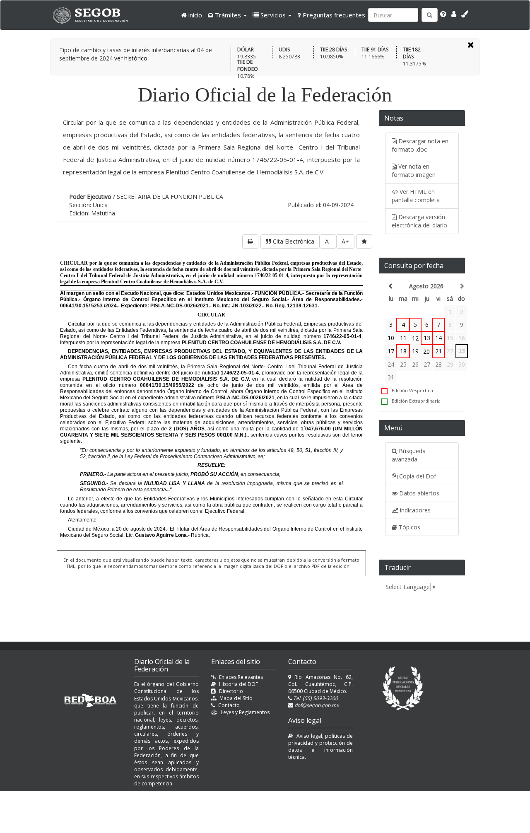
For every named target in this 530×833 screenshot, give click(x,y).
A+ (345, 241)
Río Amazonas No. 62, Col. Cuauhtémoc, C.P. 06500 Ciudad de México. (320, 684)
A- (328, 241)
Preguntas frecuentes (333, 15)
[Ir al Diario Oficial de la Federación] (94, 15)
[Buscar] (430, 15)
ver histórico (130, 58)
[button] (227, 15)
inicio (194, 15)
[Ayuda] (443, 14)
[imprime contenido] (250, 241)
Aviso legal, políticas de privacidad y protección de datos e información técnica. (320, 746)
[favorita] (364, 241)
